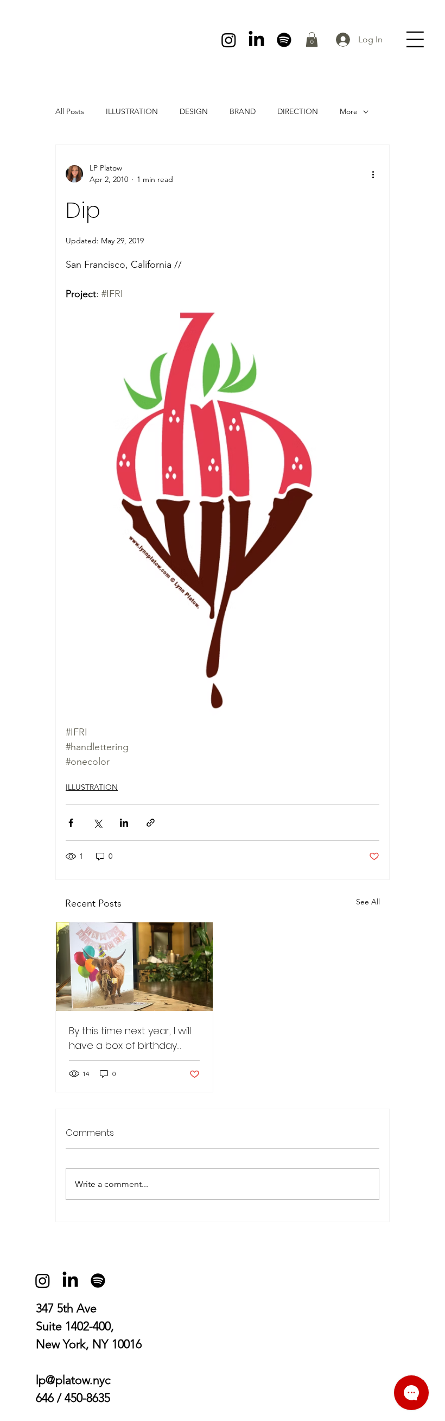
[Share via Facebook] (71, 823)
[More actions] (372, 173)
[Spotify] (284, 39)
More (349, 111)
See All (368, 902)
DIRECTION (297, 111)
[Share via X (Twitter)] (97, 823)
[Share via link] (150, 823)
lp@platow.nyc (73, 1380)
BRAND (243, 111)
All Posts (69, 111)
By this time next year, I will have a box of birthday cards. (130, 1038)
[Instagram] (228, 39)
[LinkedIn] (256, 39)
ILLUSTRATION (132, 111)
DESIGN (194, 111)
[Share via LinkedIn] (124, 823)
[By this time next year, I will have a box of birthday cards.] (134, 966)
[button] (312, 39)
